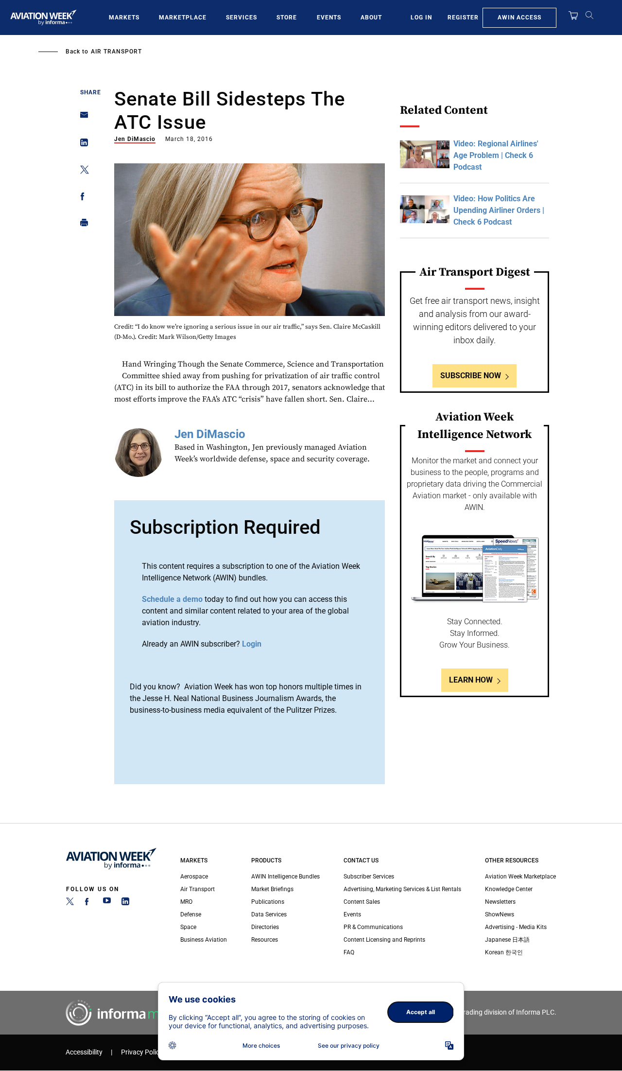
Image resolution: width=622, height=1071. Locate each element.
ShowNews (499, 914)
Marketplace (183, 17)
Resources (264, 939)
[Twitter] (70, 903)
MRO (186, 901)
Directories (265, 927)
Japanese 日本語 (507, 939)
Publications (267, 901)
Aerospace (194, 876)
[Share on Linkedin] (81, 145)
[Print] (81, 225)
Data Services (269, 914)
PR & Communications (373, 927)
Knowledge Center (509, 889)
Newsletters (500, 901)
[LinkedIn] (125, 903)
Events (329, 17)
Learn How (471, 680)
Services (241, 17)
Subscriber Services (369, 876)
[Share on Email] (81, 118)
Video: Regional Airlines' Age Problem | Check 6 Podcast (495, 155)
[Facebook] (88, 903)
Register (463, 17)
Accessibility (84, 1052)
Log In (421, 17)
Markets (124, 17)
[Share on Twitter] (81, 171)
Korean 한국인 (504, 952)
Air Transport (116, 51)
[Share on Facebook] (81, 198)
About (371, 17)
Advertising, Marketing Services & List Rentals (402, 889)
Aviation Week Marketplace (520, 876)
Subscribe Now (470, 375)
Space (188, 927)
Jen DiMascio (135, 139)
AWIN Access (519, 17)
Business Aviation (203, 939)
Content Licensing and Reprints (384, 939)
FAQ (349, 952)
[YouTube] (107, 903)
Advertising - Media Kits (516, 927)
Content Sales (362, 901)
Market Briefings (272, 889)
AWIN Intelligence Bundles (285, 876)
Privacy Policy (142, 1052)
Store (286, 17)
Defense (190, 914)
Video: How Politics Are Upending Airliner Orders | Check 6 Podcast (498, 210)
